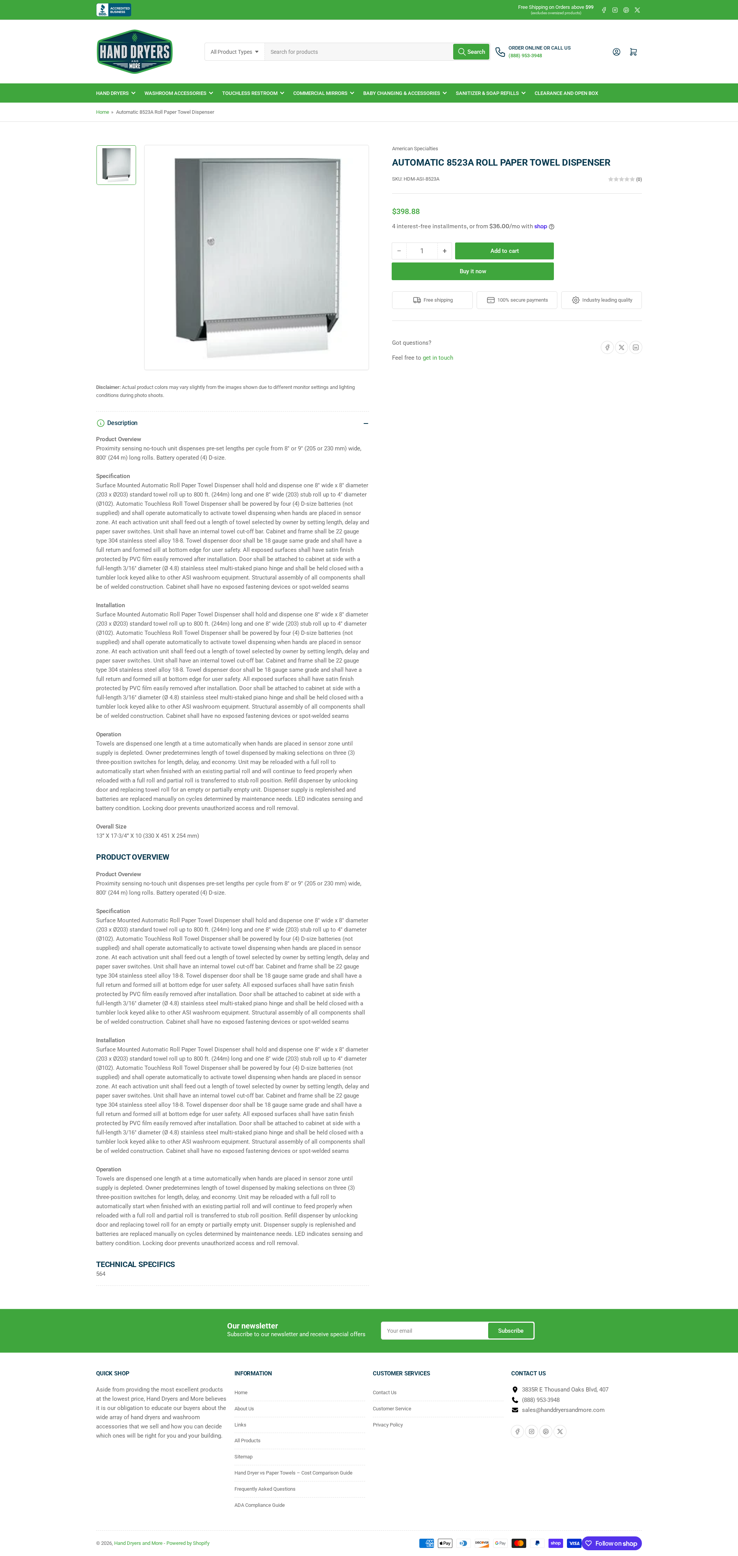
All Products (247, 1440)
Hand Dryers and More (139, 1543)
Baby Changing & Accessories (401, 93)
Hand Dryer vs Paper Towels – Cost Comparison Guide (293, 1473)
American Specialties (415, 148)
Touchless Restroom (250, 93)
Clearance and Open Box (566, 93)
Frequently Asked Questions (265, 1489)
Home (102, 112)
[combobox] (378, 52)
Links (240, 1425)
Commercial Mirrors (320, 93)
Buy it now (473, 271)
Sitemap (243, 1457)
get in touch (438, 357)
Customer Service (392, 1409)
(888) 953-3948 (541, 1400)
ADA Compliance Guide (259, 1505)
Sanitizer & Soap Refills (487, 93)
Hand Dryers (112, 93)
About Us (244, 1409)
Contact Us (385, 1392)
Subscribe (511, 1330)
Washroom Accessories (175, 93)
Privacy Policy (388, 1425)
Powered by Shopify (187, 1543)
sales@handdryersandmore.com (563, 1410)
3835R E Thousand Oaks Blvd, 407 (565, 1389)
